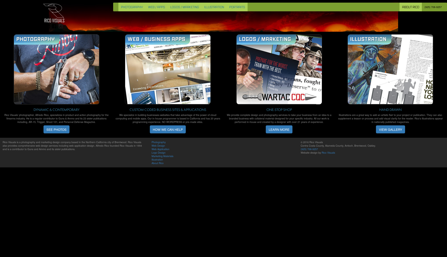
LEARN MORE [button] (279, 129)
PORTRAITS (237, 7)
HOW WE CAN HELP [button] (168, 129)
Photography (159, 142)
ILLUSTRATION (214, 7)
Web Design (158, 145)
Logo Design (159, 152)
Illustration (157, 159)
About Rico (158, 163)
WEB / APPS (156, 7)
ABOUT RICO (410, 7)
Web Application (160, 149)
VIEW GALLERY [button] (390, 129)
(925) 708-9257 (433, 7)
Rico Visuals (328, 152)
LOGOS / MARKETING (184, 7)
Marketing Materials (162, 156)
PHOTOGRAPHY (132, 7)
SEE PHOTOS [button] (56, 129)
